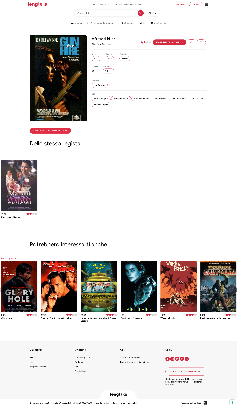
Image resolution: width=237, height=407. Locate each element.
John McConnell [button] (178, 98)
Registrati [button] (180, 4)
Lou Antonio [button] (99, 85)
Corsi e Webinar (100, 4)
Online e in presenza (130, 357)
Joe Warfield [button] (197, 98)
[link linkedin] (177, 358)
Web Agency (186, 403)
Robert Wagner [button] (101, 98)
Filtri (154, 13)
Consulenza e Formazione (126, 4)
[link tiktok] (182, 358)
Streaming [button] (129, 23)
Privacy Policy (119, 403)
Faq (76, 366)
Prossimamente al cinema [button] (102, 23)
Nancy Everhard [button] (121, 98)
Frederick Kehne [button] (141, 98)
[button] (169, 42)
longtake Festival (38, 366)
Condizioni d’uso (103, 403)
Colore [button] (108, 71)
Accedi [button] (196, 4)
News (33, 362)
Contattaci (80, 371)
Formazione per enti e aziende (135, 362)
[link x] (187, 358)
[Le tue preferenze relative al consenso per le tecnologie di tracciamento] (232, 402)
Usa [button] (110, 58)
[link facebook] (167, 358)
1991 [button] (96, 58)
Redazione (80, 362)
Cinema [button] (78, 23)
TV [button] (144, 23)
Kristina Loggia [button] (101, 104)
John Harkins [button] (160, 98)
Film (31, 357)
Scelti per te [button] (160, 23)
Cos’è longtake (82, 357)
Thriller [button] (125, 58)
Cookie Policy (133, 403)
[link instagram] (172, 358)
